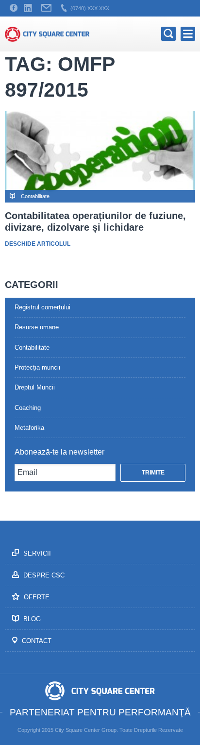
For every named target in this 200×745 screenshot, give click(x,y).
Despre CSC (43, 575)
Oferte (36, 597)
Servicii (36, 553)
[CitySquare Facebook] (13, 8)
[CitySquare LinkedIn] (27, 8)
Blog (31, 619)
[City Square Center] (47, 34)
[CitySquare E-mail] (46, 8)
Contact (35, 640)
